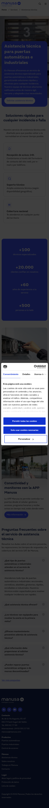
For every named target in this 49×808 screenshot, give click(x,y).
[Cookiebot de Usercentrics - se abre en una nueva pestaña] (34, 366)
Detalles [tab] (26, 374)
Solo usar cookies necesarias (24, 430)
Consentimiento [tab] (10, 374)
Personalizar (24, 439)
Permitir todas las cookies (24, 421)
